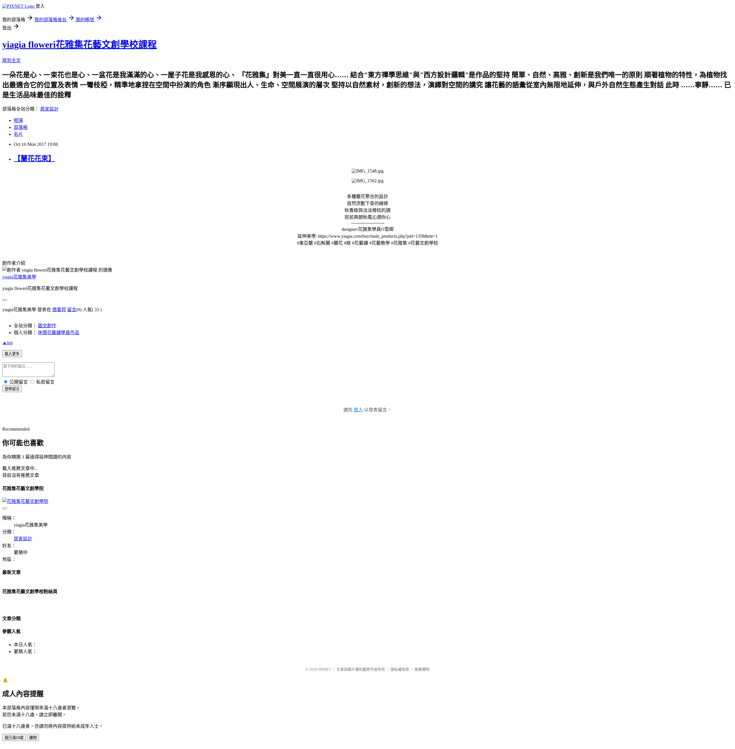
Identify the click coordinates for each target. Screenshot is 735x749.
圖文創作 (47, 325)
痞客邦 (59, 309)
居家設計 (49, 109)
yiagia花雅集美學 (19, 276)
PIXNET (324, 669)
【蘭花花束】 (34, 158)
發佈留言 (12, 389)
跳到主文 (11, 60)
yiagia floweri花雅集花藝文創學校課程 (79, 44)
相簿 (18, 120)
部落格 (21, 127)
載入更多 (12, 354)
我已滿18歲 (14, 738)
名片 (18, 134)
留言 (71, 309)
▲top (7, 342)
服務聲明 (422, 669)
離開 (33, 738)
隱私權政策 (399, 669)
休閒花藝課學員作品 (58, 332)
